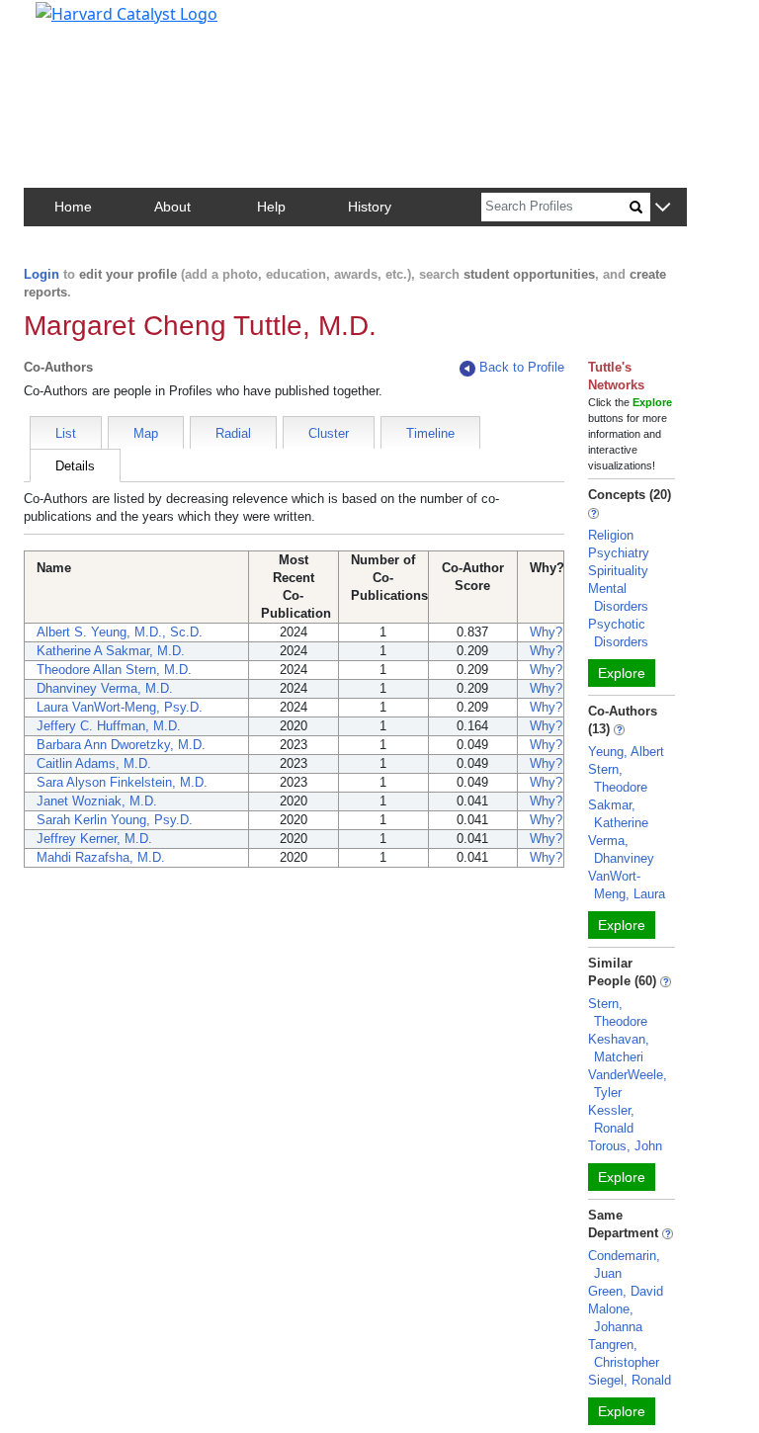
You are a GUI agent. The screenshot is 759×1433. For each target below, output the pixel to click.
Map (145, 433)
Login (41, 274)
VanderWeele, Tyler (627, 1083)
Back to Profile (521, 367)
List (65, 433)
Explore (621, 673)
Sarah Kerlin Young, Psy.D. (115, 819)
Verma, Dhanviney (621, 849)
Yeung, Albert (626, 751)
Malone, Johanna (615, 1318)
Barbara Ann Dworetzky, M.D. (121, 744)
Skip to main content (82, 24)
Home (73, 206)
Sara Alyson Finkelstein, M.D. (122, 782)
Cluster (328, 433)
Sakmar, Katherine (618, 814)
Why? (546, 632)
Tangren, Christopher (623, 1353)
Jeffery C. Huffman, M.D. (109, 725)
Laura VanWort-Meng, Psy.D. (120, 707)
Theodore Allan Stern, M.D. (114, 669)
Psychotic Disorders (618, 633)
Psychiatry (618, 553)
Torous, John (625, 1145)
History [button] (369, 206)
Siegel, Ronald (629, 1380)
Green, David (625, 1291)
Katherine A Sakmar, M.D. (111, 650)
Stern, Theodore (617, 778)
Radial (233, 433)
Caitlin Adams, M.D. (94, 763)
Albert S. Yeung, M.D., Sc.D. (120, 632)
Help (271, 206)
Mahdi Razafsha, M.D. (101, 857)
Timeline (430, 433)
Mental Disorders (618, 597)
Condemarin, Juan (624, 1264)
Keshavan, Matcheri (618, 1048)
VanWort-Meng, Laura (626, 885)
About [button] (172, 206)
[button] (662, 208)
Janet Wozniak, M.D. (97, 801)
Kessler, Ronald (611, 1119)
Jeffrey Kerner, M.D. (94, 838)
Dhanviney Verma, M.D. (105, 688)
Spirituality (618, 570)
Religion (610, 535)
